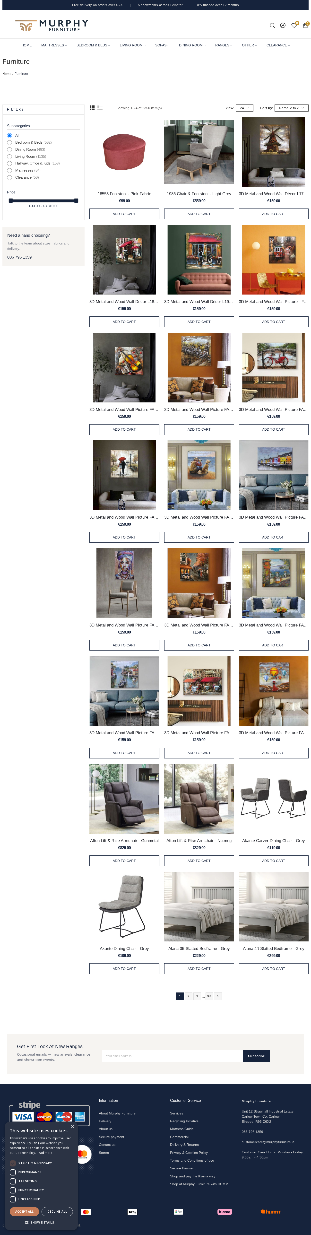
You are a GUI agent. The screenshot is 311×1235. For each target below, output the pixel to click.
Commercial (179, 1137)
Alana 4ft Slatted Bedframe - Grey (273, 948)
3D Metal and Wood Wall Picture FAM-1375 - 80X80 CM (124, 517)
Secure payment (111, 1137)
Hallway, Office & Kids (37, 163)
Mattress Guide (182, 1129)
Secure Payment (183, 1168)
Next (218, 996)
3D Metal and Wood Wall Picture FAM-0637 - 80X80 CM (199, 409)
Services (176, 1113)
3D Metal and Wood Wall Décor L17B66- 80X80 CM (274, 193)
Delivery (105, 1121)
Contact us (107, 1145)
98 (209, 996)
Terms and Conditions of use (192, 1160)
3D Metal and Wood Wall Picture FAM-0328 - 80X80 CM (124, 409)
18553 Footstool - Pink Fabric (124, 193)
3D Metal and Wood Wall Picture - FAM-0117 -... (274, 301)
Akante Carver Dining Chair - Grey (273, 840)
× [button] (72, 1127)
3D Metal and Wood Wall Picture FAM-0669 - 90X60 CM (274, 409)
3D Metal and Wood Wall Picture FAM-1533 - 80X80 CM (199, 517)
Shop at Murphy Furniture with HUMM (199, 1184)
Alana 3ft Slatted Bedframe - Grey (199, 948)
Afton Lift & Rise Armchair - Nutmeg (199, 840)
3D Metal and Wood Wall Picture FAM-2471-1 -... (274, 625)
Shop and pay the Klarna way (192, 1176)
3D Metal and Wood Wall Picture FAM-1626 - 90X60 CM (274, 517)
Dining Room (30, 149)
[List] (100, 107)
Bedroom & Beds (33, 142)
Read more (45, 1153)
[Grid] (92, 107)
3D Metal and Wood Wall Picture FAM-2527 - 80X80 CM (274, 733)
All (17, 135)
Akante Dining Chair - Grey (124, 948)
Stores (104, 1153)
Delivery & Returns (184, 1145)
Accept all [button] (24, 1211)
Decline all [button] (57, 1211)
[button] (41, 1222)
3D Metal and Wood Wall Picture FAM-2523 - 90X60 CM (199, 733)
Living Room (30, 156)
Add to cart (124, 214)
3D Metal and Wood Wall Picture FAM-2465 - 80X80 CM (199, 625)
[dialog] (41, 1176)
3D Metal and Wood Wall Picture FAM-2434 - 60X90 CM (124, 625)
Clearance (27, 177)
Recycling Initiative (184, 1121)
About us (105, 1129)
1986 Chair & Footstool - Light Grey (199, 193)
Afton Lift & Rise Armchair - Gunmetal (124, 840)
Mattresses (28, 170)
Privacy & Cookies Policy (189, 1153)
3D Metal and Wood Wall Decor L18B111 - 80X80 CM (124, 301)
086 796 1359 (19, 257)
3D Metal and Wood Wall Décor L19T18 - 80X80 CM (199, 301)
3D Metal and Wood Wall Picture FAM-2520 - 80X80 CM (124, 733)
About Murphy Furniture (117, 1113)
